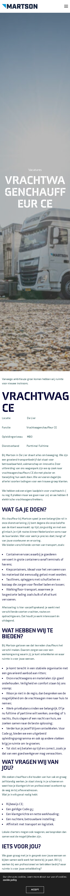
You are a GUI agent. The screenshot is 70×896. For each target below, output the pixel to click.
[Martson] (20, 6)
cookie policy (10, 879)
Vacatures (35, 170)
